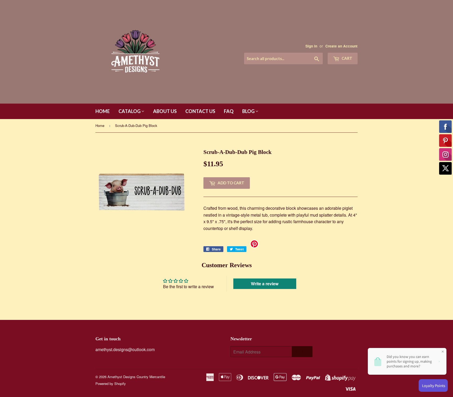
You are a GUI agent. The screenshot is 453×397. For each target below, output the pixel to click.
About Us (165, 111)
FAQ (229, 111)
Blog (248, 111)
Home (102, 111)
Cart (346, 58)
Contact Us (200, 111)
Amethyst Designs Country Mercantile (136, 376)
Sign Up (302, 352)
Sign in (311, 46)
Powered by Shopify (110, 383)
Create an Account (341, 46)
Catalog (129, 111)
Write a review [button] (264, 284)
